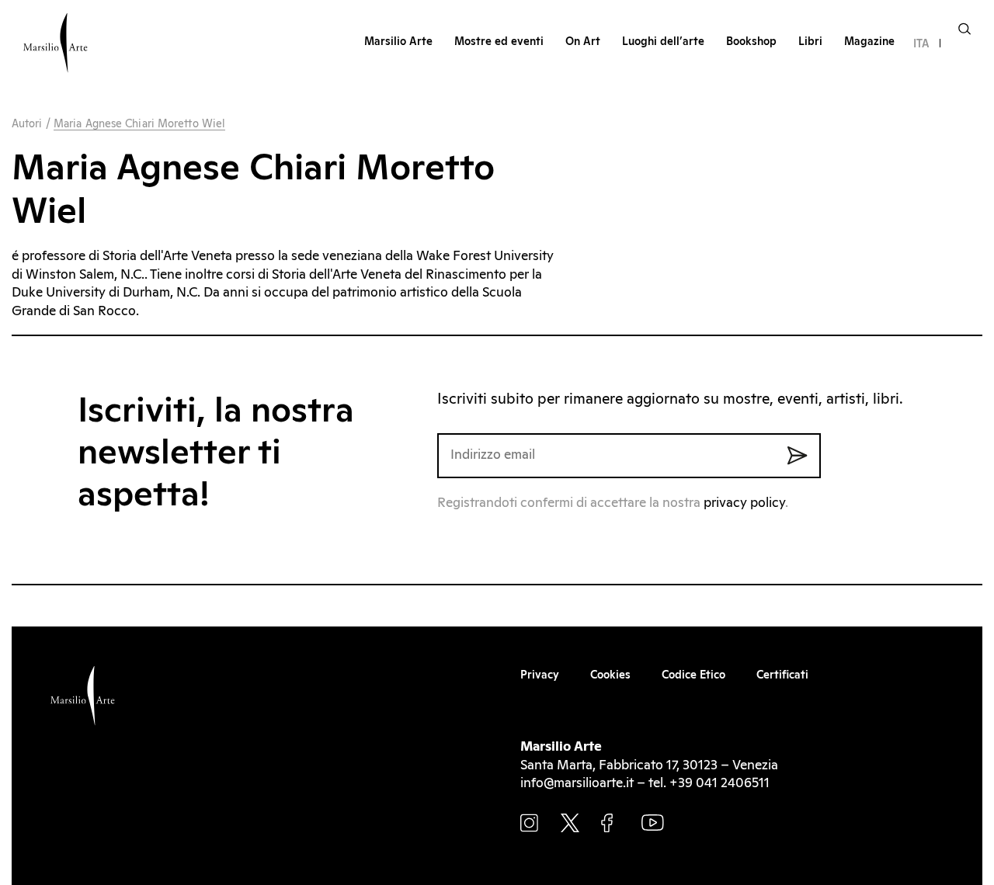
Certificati (782, 675)
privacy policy (744, 503)
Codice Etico (693, 675)
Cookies (610, 675)
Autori (27, 124)
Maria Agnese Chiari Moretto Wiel (139, 124)
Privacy (539, 675)
